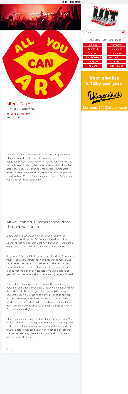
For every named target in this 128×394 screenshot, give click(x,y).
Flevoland (116, 44)
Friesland (93, 49)
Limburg (116, 53)
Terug (9, 349)
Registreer (75, 1)
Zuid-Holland (116, 65)
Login (64, 1)
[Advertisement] (104, 132)
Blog (64, 14)
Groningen (92, 53)
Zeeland (93, 65)
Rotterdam (27, 109)
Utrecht (116, 61)
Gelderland (116, 49)
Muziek (51, 14)
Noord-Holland (116, 57)
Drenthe (93, 44)
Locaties (34, 14)
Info (41, 19)
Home (18, 14)
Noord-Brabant (93, 57)
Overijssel (93, 61)
